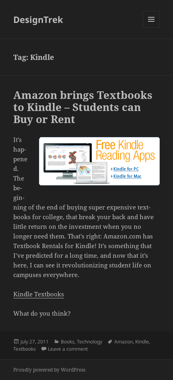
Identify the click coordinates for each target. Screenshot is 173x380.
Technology (89, 341)
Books (67, 341)
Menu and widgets (151, 27)
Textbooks (24, 348)
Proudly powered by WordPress (49, 369)
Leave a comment (68, 348)
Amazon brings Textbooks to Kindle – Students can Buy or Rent (82, 107)
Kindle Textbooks (38, 294)
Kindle (142, 341)
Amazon (123, 341)
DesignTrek (38, 19)
